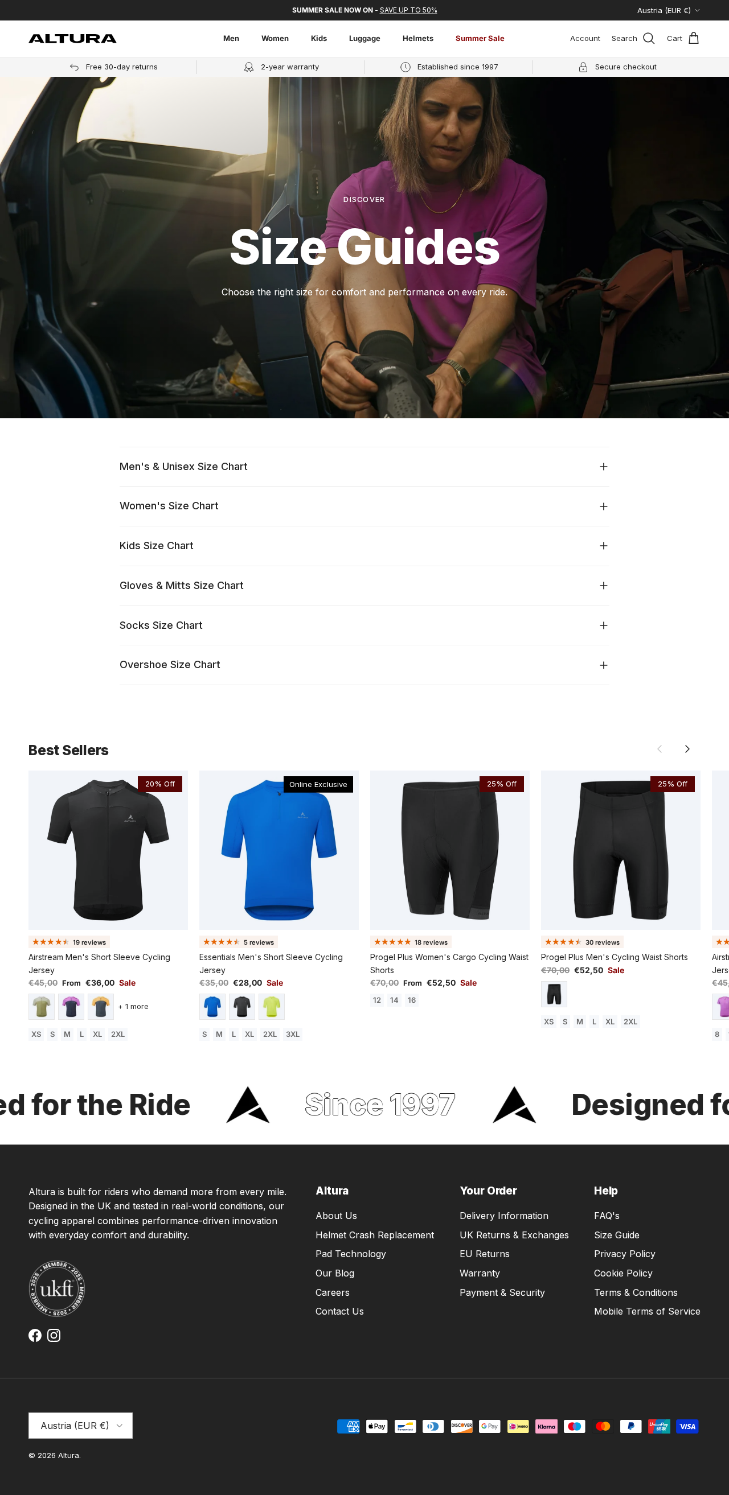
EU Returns (485, 1253)
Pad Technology (351, 1253)
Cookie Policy (623, 1273)
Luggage (364, 38)
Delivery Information (504, 1215)
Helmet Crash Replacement (375, 1235)
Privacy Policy (625, 1253)
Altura (68, 1455)
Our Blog (335, 1273)
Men (231, 38)
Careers (333, 1292)
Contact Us (340, 1311)
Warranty (480, 1273)
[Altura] (72, 38)
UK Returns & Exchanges (514, 1235)
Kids (319, 38)
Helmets (418, 38)
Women (275, 38)
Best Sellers (68, 750)
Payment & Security (502, 1292)
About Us (336, 1215)
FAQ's (607, 1215)
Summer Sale (480, 38)
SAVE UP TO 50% (408, 10)
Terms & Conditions (636, 1292)
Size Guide (617, 1235)
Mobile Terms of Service (647, 1311)
